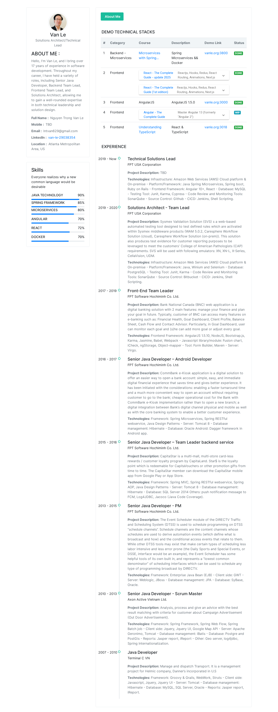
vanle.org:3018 (216, 127)
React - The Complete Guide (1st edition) (158, 90)
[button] (184, 75)
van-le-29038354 (61, 137)
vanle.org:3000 (216, 102)
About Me (112, 16)
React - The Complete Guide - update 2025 (158, 75)
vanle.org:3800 (216, 53)
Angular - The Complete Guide (154, 115)
